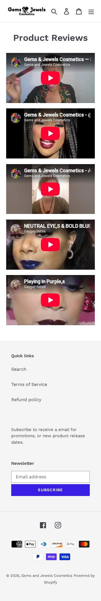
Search (18, 369)
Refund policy (26, 399)
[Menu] (91, 11)
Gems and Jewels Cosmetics (46, 575)
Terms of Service (29, 384)
